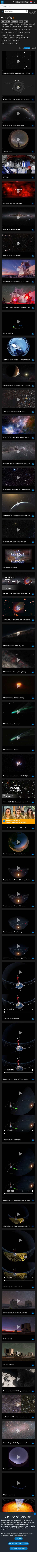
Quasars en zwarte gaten (10, 38)
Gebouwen (19, 35)
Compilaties (20, 24)
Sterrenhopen (6, 40)
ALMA (21, 21)
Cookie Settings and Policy (19, 1548)
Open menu (8, 6)
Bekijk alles (6, 21)
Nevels (4, 35)
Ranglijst (27, 48)
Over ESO (15, 21)
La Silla (27, 32)
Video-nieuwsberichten (9, 43)
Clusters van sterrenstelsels (12, 32)
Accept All (19, 1539)
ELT (3, 27)
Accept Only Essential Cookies (18, 1543)
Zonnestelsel (25, 38)
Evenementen (17, 27)
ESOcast (8, 27)
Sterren (16, 40)
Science (18, 2)
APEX (26, 21)
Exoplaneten (28, 27)
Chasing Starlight (8, 24)
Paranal (11, 35)
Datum (33, 48)
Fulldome (14, 29)
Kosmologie (30, 24)
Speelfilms (5, 29)
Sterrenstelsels (25, 29)
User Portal (25, 2)
